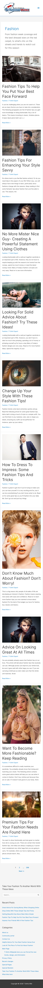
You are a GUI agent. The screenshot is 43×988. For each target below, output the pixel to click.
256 (27, 868)
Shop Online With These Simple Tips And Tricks (18, 911)
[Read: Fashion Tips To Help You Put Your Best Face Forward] (21, 69)
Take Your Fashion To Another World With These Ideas (20, 971)
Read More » (6, 122)
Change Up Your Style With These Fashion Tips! (17, 396)
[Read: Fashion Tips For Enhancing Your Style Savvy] (21, 142)
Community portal (8, 936)
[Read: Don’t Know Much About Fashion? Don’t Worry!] (21, 539)
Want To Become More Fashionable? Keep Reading (19, 753)
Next (21, 871)
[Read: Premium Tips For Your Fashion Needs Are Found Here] (21, 804)
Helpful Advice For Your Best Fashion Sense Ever (18, 942)
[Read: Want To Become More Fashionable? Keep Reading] (21, 714)
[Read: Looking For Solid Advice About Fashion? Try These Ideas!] (21, 295)
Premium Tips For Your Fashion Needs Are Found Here (20, 827)
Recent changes (7, 961)
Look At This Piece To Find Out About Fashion (17, 945)
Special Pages (7, 964)
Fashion (4, 101)
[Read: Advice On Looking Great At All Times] (21, 629)
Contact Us (6, 939)
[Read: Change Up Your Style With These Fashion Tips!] (21, 373)
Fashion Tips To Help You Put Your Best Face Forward (21, 91)
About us (5, 932)
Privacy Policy (7, 958)
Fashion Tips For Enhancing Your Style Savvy (21, 165)
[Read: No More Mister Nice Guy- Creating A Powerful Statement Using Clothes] (21, 216)
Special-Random (7, 968)
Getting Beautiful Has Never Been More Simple (18, 914)
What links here (7, 974)
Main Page (5, 949)
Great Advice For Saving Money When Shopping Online (20, 907)
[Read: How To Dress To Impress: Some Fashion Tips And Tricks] (21, 447)
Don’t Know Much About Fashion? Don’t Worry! (21, 578)
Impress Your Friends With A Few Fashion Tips (17, 920)
